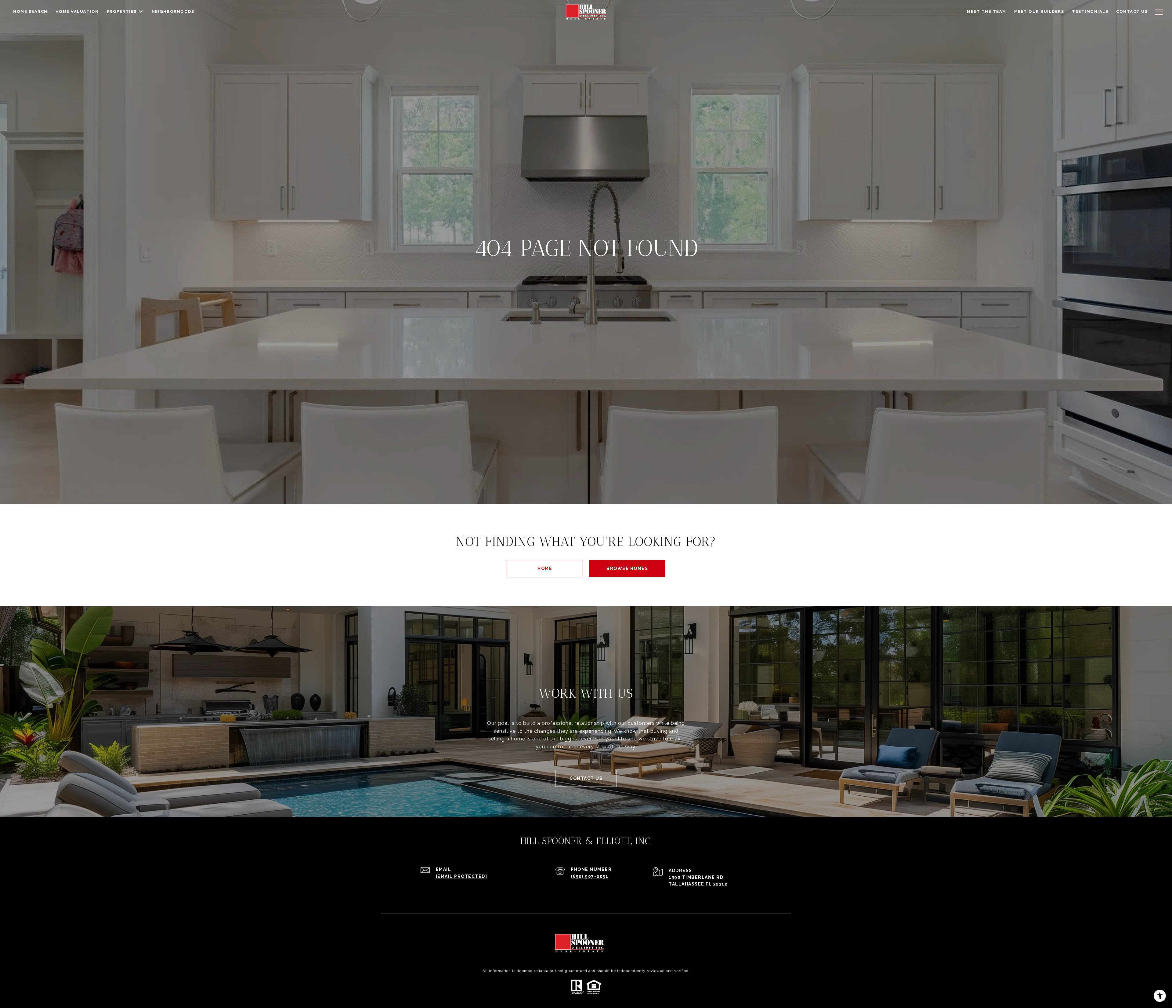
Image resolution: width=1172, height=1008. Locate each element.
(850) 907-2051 (589, 876)
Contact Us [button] (586, 778)
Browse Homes (627, 568)
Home (544, 568)
